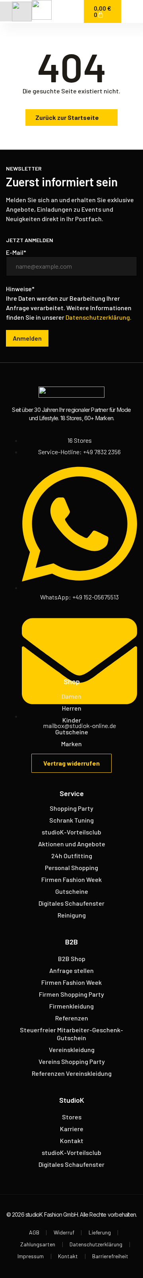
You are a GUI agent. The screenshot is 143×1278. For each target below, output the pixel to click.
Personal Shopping (71, 867)
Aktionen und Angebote (71, 844)
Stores (71, 1117)
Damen (71, 696)
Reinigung (72, 915)
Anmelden (27, 338)
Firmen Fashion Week (71, 879)
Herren (71, 708)
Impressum (30, 1256)
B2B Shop (71, 958)
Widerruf (64, 1232)
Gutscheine (71, 732)
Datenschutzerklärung (96, 1244)
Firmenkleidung (71, 1006)
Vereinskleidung (72, 1049)
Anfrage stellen (71, 970)
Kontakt (71, 1140)
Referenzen (71, 1018)
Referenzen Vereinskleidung (72, 1073)
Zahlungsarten (37, 1244)
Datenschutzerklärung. (98, 317)
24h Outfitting (71, 855)
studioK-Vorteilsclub (71, 832)
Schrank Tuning (71, 820)
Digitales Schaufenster (71, 903)
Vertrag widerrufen (71, 763)
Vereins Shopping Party (72, 1061)
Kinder (71, 720)
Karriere (71, 1128)
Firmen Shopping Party (71, 994)
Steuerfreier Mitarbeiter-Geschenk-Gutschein (71, 1033)
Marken (71, 743)
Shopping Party (71, 808)
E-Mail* (16, 252)
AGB (34, 1232)
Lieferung (100, 1232)
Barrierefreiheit (110, 1256)
